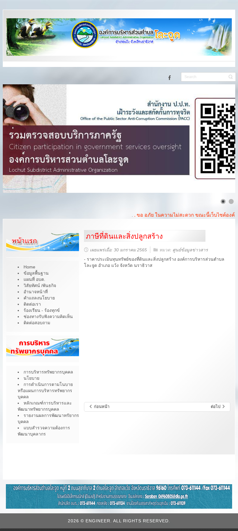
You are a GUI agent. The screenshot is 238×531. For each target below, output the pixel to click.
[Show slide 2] (231, 201)
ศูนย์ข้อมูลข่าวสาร (190, 249)
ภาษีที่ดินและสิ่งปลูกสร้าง (124, 236)
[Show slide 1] (223, 201)
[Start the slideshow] (216, 138)
